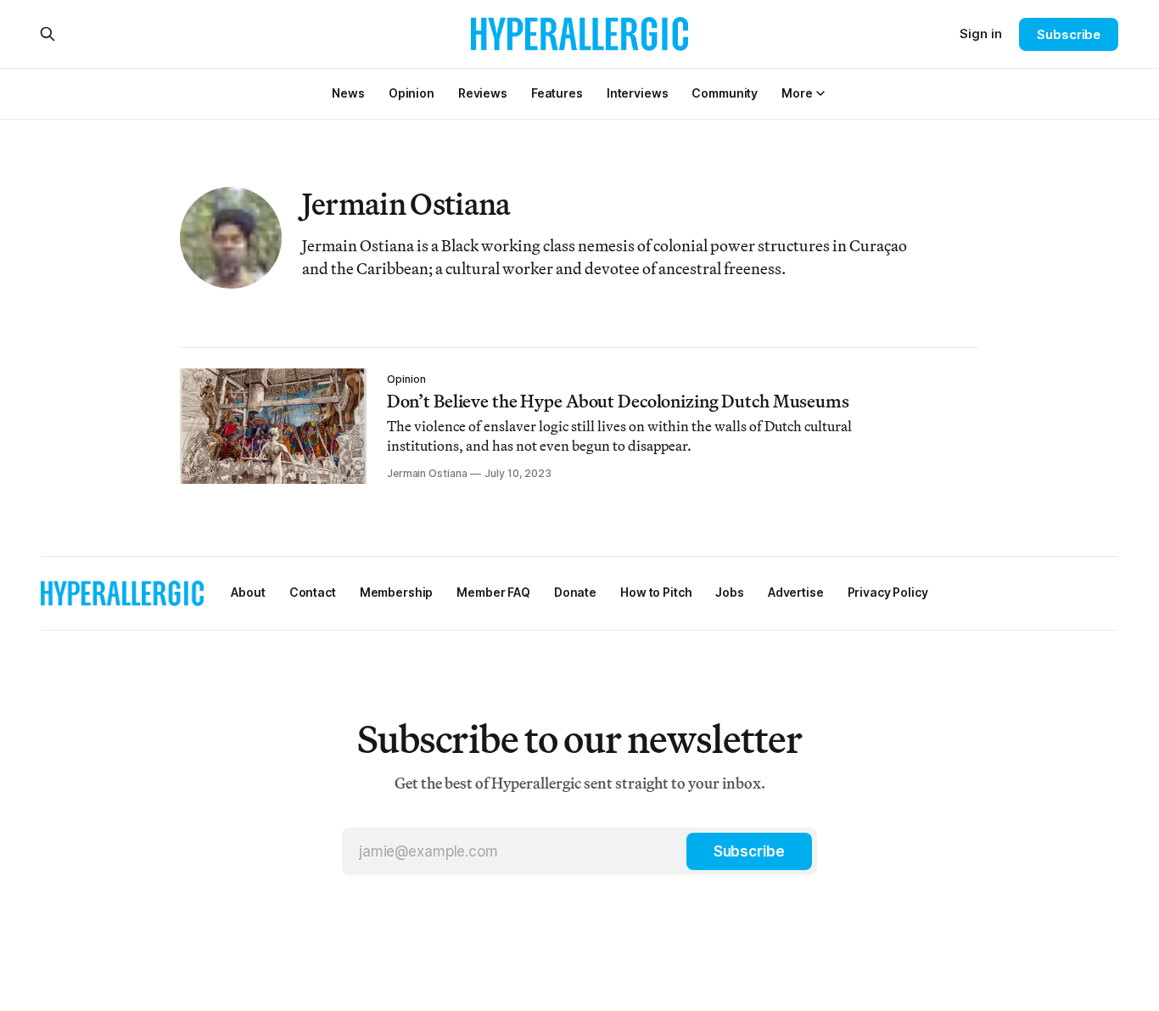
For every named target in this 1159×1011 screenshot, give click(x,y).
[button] (796, 93)
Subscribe (1068, 34)
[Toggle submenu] (820, 93)
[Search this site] (47, 34)
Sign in (981, 33)
